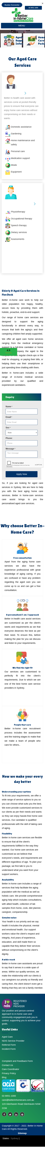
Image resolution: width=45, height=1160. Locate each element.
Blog (4, 1077)
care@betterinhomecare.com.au (18, 1100)
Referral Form (9, 1045)
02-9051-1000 (9, 1096)
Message (10, 449)
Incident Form (9, 1049)
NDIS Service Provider (13, 1041)
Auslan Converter (11, 5)
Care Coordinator (10, 1069)
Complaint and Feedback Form (17, 1061)
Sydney (14, 1138)
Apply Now (21, 474)
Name (9, 406)
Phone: (9, 438)
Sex (8, 428)
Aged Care (7, 1037)
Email (9, 417)
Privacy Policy (9, 1073)
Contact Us (7, 1065)
